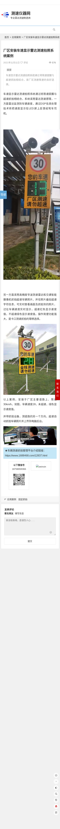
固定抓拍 (22, 499)
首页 (6, 37)
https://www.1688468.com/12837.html (26, 455)
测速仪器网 (20, 13)
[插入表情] (50, 532)
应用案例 (16, 37)
